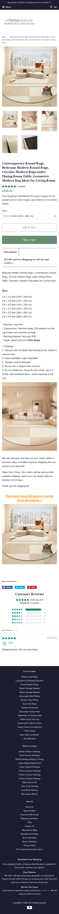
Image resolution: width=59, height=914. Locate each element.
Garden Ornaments (29, 708)
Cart (55, 7)
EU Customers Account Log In (29, 849)
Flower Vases (29, 731)
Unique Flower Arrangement (29, 727)
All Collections (29, 739)
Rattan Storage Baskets (29, 688)
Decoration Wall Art (29, 794)
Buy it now (29, 239)
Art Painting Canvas (37, 903)
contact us (45, 890)
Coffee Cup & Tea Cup (29, 719)
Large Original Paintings (29, 767)
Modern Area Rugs (29, 677)
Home (4, 37)
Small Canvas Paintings (29, 755)
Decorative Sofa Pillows (29, 696)
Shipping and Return (29, 818)
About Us (29, 807)
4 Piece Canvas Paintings (30, 775)
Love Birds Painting (29, 790)
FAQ (29, 822)
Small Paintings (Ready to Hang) (29, 759)
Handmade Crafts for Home (30, 723)
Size (4, 211)
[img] (9, 638)
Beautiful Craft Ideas (29, 834)
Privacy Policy (30, 845)
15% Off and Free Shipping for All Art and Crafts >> (26, 261)
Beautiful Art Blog (29, 830)
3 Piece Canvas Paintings (30, 771)
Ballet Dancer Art (29, 782)
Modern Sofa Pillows (29, 700)
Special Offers (29, 811)
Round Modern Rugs (29, 684)
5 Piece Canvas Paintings (30, 778)
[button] (9, 186)
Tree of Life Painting (29, 786)
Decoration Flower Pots (29, 711)
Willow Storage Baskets (29, 692)
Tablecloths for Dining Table (29, 715)
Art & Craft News (29, 838)
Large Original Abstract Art (29, 763)
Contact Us (29, 826)
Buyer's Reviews (29, 841)
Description (10, 252)
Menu (8, 7)
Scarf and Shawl (30, 704)
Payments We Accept (29, 814)
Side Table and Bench (29, 735)
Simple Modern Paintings (29, 751)
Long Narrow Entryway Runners (29, 681)
